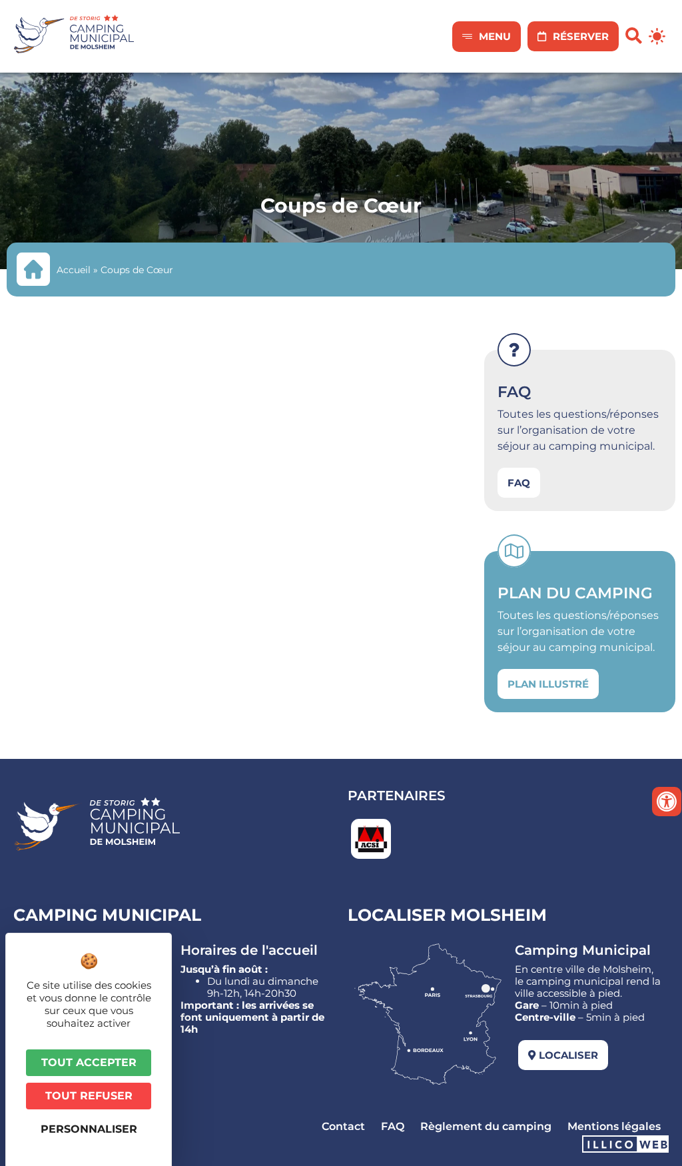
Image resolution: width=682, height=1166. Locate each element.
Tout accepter (89, 1062)
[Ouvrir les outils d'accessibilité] (666, 801)
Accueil (74, 270)
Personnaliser (89, 1129)
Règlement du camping (485, 1126)
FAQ (392, 1126)
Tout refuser (89, 1095)
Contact (343, 1126)
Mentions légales (614, 1126)
